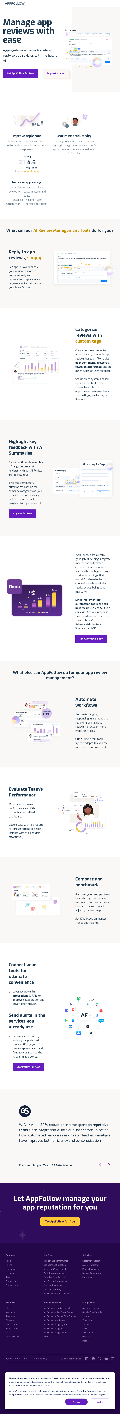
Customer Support (91, 1261)
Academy (10, 1316)
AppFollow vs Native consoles (57, 1308)
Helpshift (86, 1336)
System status (13, 1359)
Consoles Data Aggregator (56, 1277)
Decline (100, 1402)
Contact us (11, 1281)
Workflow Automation (54, 1273)
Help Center (11, 1324)
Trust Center (12, 1328)
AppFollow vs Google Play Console (60, 1316)
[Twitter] (99, 1358)
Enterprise (87, 1277)
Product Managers (91, 1269)
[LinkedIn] (86, 1358)
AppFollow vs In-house (54, 1320)
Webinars (10, 1312)
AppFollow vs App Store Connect (59, 1312)
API (7, 1332)
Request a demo (56, 73)
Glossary (10, 1320)
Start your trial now (28, 1066)
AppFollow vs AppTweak (55, 1332)
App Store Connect (91, 1308)
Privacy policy (40, 1359)
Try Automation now (91, 638)
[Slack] (93, 1358)
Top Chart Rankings (52, 1289)
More (45, 1336)
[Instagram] (112, 1358)
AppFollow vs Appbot (53, 1328)
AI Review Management (54, 1269)
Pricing (9, 1265)
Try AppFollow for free (60, 1221)
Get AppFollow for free (20, 73)
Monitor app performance (55, 1261)
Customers (11, 1273)
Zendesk (86, 1324)
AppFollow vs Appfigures (55, 1324)
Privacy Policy (47, 1385)
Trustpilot (87, 1320)
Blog (8, 1308)
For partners (12, 1285)
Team (8, 1277)
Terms (27, 1359)
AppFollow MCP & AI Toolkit (56, 1293)
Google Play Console (92, 1312)
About (9, 1261)
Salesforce (87, 1332)
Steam (85, 1316)
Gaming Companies (91, 1273)
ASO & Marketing (90, 1265)
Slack (84, 1328)
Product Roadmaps (52, 1285)
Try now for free (22, 513)
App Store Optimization (54, 1265)
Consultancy (12, 1269)
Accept (76, 1402)
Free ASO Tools (13, 1336)
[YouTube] (106, 1358)
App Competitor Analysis (55, 1281)
